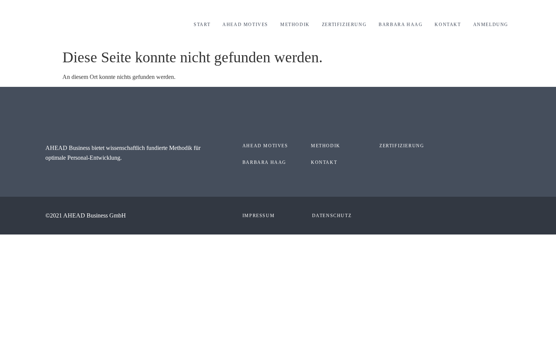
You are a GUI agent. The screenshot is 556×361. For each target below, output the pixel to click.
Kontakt (448, 24)
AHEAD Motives (245, 24)
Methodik (295, 24)
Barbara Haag (400, 24)
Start (202, 24)
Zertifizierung (344, 24)
